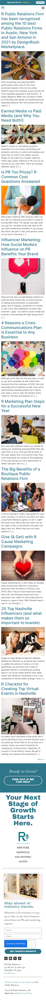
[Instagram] (6, 958)
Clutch (25, 2)
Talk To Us (40, 2)
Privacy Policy (26, 993)
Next (41, 759)
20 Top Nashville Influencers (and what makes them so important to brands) (21, 615)
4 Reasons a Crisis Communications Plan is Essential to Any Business (21, 329)
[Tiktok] (19, 958)
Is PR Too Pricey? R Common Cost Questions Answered (20, 177)
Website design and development (19, 982)
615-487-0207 (9, 973)
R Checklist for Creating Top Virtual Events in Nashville (20, 689)
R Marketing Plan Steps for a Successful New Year (23, 406)
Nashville (23, 852)
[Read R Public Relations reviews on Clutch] (29, 2)
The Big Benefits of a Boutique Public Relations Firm (20, 474)
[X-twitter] (15, 958)
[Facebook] (10, 958)
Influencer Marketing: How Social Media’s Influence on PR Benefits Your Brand (21, 246)
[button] (43, 8)
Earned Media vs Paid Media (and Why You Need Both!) (21, 116)
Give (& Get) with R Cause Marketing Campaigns (18, 541)
